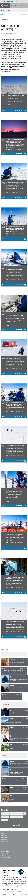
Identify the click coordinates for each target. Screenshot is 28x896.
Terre (4, 14)
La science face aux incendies (17, 662)
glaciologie (23, 813)
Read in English (6, 10)
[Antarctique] (5, 764)
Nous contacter (4, 839)
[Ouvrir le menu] (25, 1)
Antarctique (4, 813)
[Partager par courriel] (14, 825)
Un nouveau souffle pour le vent (17, 730)
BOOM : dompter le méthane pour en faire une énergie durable (12, 671)
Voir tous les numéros (5, 857)
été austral (13, 816)
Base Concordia (5, 816)
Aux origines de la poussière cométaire (19, 789)
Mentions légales (4, 846)
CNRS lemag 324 (4, 853)
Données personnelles (5, 845)
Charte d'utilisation (4, 841)
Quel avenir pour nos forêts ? (8, 696)
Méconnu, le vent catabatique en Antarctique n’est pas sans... (13, 781)
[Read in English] (16, 1)
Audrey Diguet (12, 33)
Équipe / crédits (4, 837)
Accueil (8, 1)
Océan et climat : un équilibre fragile (18, 712)
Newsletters (3, 835)
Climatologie (5, 19)
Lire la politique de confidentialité (9, 889)
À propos (3, 833)
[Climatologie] (5, 712)
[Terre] (5, 662)
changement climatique (14, 813)
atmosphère (19, 816)
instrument (4, 819)
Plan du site (3, 843)
